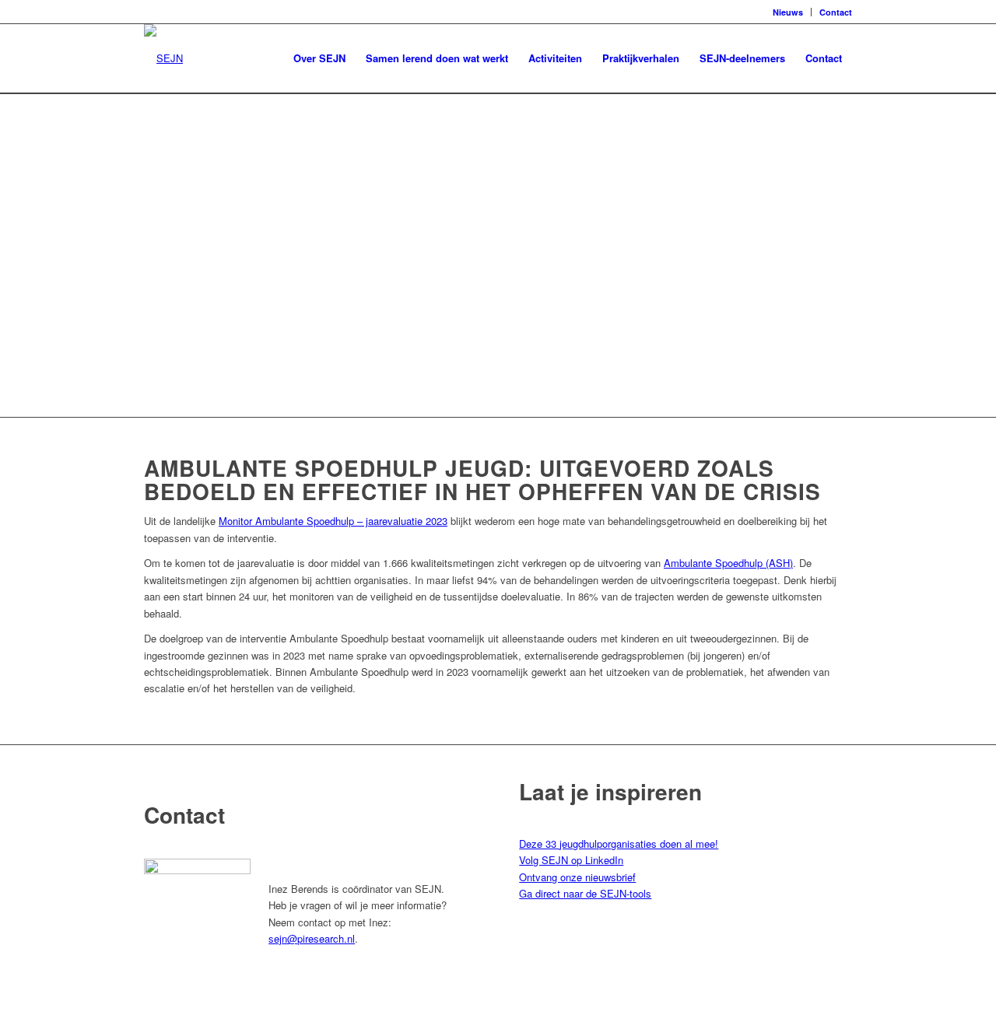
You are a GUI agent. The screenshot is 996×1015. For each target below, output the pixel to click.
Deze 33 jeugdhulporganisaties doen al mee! (618, 843)
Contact (835, 12)
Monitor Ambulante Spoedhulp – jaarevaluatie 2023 (333, 520)
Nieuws (788, 12)
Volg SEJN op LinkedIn (571, 859)
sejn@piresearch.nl (311, 938)
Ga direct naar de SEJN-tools (585, 893)
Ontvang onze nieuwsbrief (577, 877)
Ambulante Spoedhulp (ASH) (728, 562)
